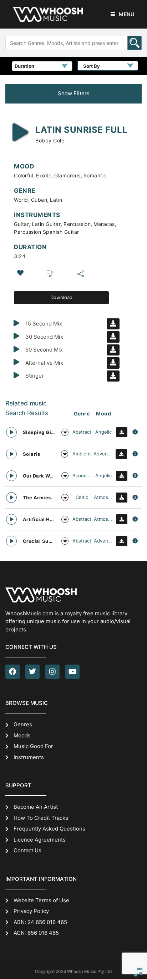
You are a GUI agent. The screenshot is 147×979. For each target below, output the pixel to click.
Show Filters (74, 93)
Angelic (103, 432)
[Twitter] (32, 672)
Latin (56, 200)
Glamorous (67, 175)
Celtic (82, 497)
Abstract (81, 432)
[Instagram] (52, 672)
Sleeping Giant (39, 432)
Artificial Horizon (39, 519)
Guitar (21, 224)
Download (61, 297)
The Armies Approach (39, 497)
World (21, 200)
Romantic (95, 175)
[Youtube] (72, 672)
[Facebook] (12, 672)
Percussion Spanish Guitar (46, 232)
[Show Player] (138, 972)
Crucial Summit (39, 541)
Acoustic (81, 475)
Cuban (39, 200)
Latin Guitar (46, 224)
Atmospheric (103, 497)
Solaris (31, 454)
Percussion (77, 224)
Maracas (104, 224)
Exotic (43, 175)
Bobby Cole (49, 140)
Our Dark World (39, 476)
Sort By (91, 66)
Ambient (81, 453)
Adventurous (103, 453)
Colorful (23, 175)
